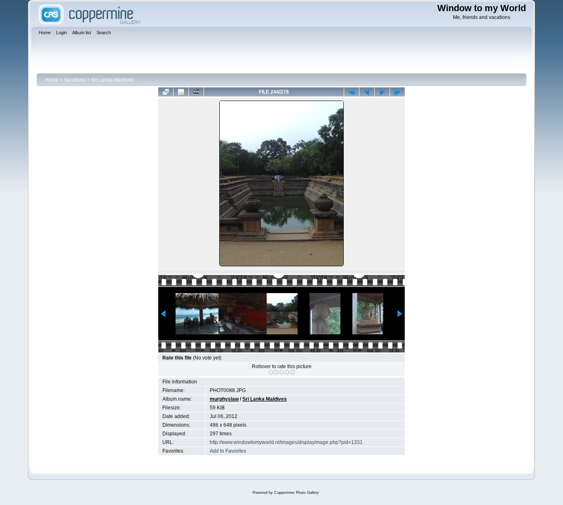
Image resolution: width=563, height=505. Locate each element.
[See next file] (382, 91)
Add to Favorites (228, 451)
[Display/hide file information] (181, 91)
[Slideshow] (196, 91)
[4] (287, 372)
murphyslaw (224, 399)
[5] (292, 372)
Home (52, 80)
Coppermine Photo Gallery (296, 493)
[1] (271, 372)
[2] (276, 372)
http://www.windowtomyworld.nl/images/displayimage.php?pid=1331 (286, 442)
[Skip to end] (397, 91)
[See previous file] (366, 91)
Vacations (75, 80)
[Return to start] (351, 91)
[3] (281, 372)
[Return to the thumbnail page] (165, 91)
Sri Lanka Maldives (112, 80)
